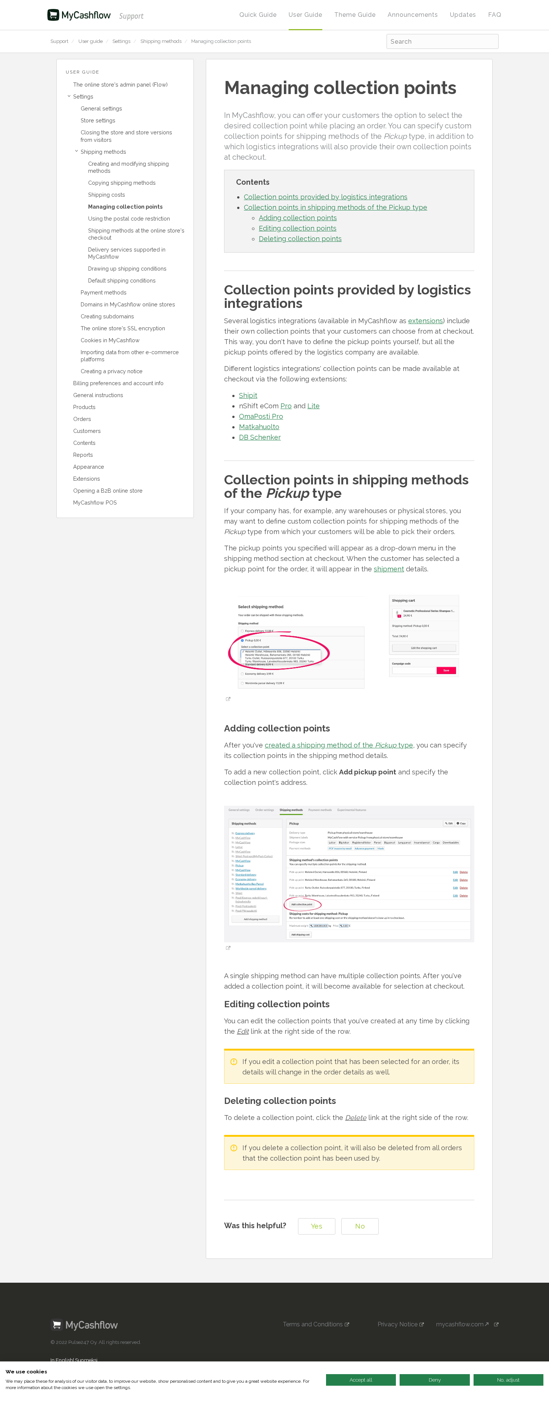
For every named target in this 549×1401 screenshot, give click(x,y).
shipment (389, 569)
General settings (101, 108)
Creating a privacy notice (112, 371)
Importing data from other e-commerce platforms (130, 355)
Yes (317, 1226)
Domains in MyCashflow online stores (128, 304)
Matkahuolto (259, 427)
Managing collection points (221, 41)
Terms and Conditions (313, 1324)
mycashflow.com (462, 1324)
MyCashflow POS (95, 502)
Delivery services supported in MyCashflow (126, 253)
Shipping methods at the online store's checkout (136, 234)
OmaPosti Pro (261, 416)
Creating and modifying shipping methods (128, 167)
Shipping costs (106, 194)
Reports (83, 455)
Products (84, 407)
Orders (82, 419)
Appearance (88, 467)
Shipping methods (161, 41)
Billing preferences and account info (118, 383)
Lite (313, 406)
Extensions (86, 478)
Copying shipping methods (122, 183)
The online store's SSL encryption (123, 328)
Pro (286, 406)
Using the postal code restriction (129, 218)
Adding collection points (298, 218)
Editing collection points (297, 228)
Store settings (98, 120)
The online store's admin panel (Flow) (120, 84)
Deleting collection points (300, 239)
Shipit (248, 395)
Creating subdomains (107, 316)
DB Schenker (260, 437)
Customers (87, 431)
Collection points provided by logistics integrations (325, 197)
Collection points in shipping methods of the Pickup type (335, 207)
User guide (90, 41)
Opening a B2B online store (108, 490)
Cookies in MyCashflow (110, 340)
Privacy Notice (398, 1324)
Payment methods (104, 292)
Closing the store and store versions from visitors (126, 136)
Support (59, 41)
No (360, 1226)
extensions (425, 321)
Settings (121, 41)
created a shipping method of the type (339, 745)
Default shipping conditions (122, 280)
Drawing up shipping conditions (127, 268)
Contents (84, 443)
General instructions (98, 395)
